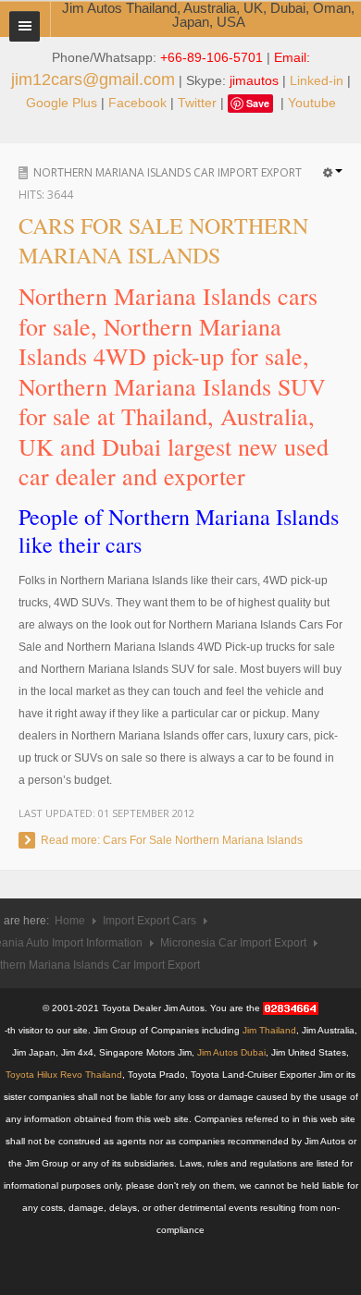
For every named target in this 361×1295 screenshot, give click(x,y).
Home (70, 920)
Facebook (137, 102)
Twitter (197, 102)
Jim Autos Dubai (231, 1052)
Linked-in (316, 80)
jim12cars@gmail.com (93, 79)
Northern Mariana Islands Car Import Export (167, 172)
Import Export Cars (149, 920)
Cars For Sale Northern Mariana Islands (163, 240)
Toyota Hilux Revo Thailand (64, 1074)
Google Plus (61, 102)
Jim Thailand (269, 1030)
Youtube (312, 102)
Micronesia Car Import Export (233, 942)
